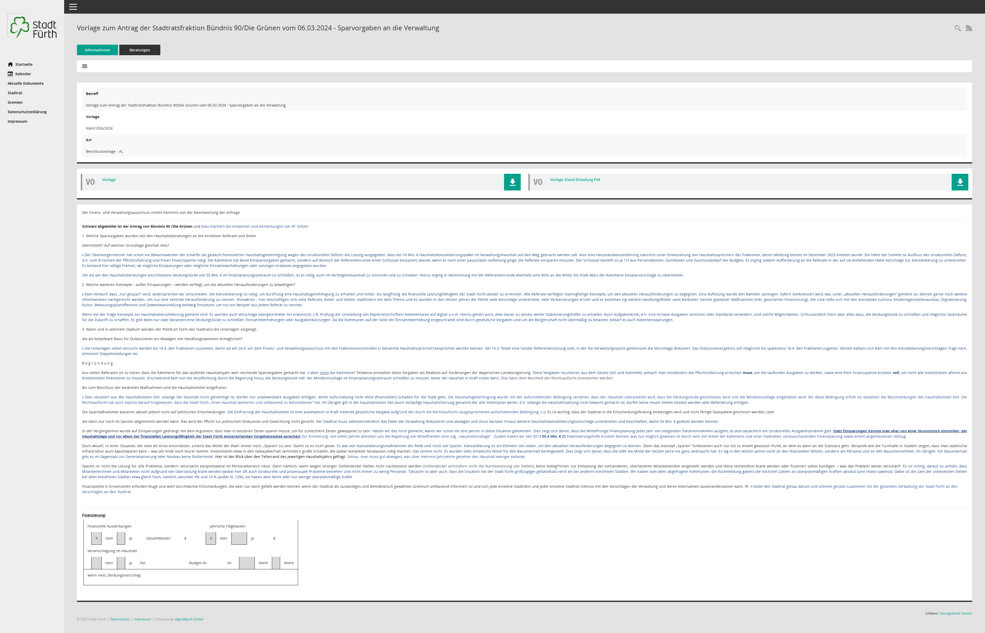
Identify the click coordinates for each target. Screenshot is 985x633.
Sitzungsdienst (956, 613)
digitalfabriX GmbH (189, 619)
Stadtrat (15, 92)
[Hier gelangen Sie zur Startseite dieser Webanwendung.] (32, 29)
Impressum (17, 121)
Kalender (23, 73)
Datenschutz (120, 619)
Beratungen (140, 49)
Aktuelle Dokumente (26, 83)
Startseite (24, 64)
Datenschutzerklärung (27, 111)
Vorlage (109, 179)
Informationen (97, 49)
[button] (512, 182)
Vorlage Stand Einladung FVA (575, 179)
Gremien (15, 102)
